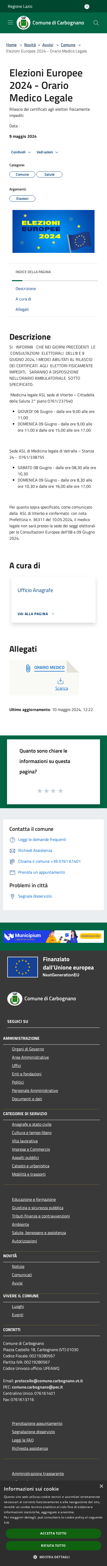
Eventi (17, 1315)
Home (11, 45)
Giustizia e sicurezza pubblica (37, 1208)
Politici (18, 1082)
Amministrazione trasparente (38, 1473)
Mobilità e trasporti (29, 1174)
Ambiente (20, 1224)
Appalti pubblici (25, 1157)
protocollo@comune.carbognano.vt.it (49, 1381)
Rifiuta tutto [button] (53, 1545)
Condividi (18, 152)
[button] (53, 1557)
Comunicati (22, 1275)
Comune (68, 45)
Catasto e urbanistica (30, 1166)
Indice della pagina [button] (33, 271)
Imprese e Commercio (31, 1149)
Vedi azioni (45, 152)
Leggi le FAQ (23, 1440)
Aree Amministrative (30, 1057)
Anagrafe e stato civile (31, 1124)
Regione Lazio (20, 6)
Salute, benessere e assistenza (39, 1232)
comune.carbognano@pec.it (37, 1387)
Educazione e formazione (34, 1199)
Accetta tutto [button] (53, 1533)
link (6, 1522)
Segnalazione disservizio (33, 1432)
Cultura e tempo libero (31, 1132)
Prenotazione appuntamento (37, 1423)
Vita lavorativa (25, 1141)
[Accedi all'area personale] (87, 7)
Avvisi (47, 45)
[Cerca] (96, 23)
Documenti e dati (27, 1099)
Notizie (18, 1266)
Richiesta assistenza (30, 1448)
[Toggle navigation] (10, 22)
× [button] (101, 1486)
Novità (30, 45)
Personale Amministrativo (35, 1090)
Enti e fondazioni (27, 1074)
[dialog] (53, 1523)
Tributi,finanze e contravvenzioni (41, 1216)
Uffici (16, 1065)
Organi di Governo (28, 1049)
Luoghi (18, 1306)
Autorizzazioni (24, 1241)
